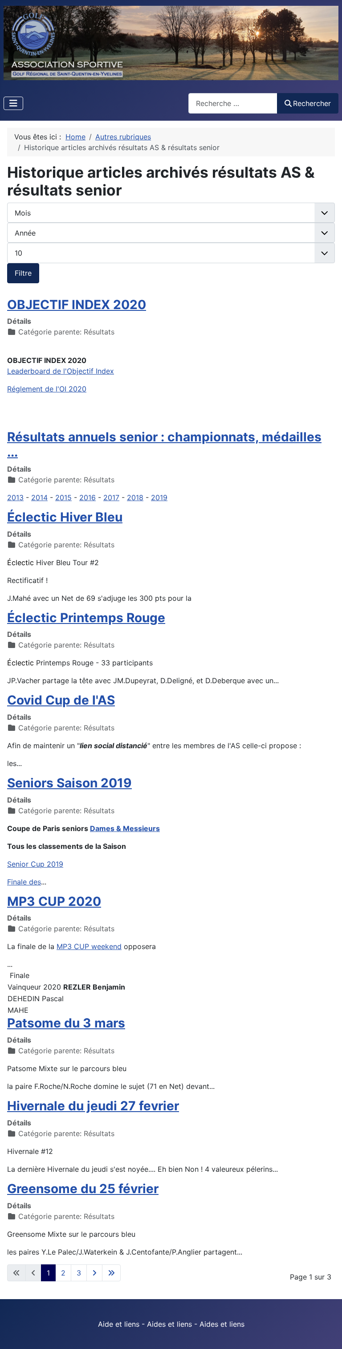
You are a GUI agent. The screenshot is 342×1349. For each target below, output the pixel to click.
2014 (39, 497)
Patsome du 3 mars (66, 1023)
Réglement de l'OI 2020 (46, 388)
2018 (135, 497)
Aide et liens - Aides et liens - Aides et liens (171, 1324)
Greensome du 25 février (83, 1188)
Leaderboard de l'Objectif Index (60, 371)
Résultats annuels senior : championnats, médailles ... (164, 444)
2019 (159, 497)
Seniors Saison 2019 (69, 783)
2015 (63, 497)
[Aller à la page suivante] (94, 1272)
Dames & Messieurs (125, 828)
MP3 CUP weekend (89, 946)
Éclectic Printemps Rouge (86, 617)
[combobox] (232, 103)
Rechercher (312, 103)
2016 (87, 497)
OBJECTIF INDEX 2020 (76, 304)
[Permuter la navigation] (13, 103)
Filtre (23, 273)
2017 (111, 497)
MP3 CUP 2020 (54, 901)
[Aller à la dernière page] (111, 1272)
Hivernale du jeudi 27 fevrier (93, 1105)
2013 (15, 497)
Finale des (24, 881)
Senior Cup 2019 (35, 864)
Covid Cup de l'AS (61, 700)
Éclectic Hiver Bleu (64, 517)
